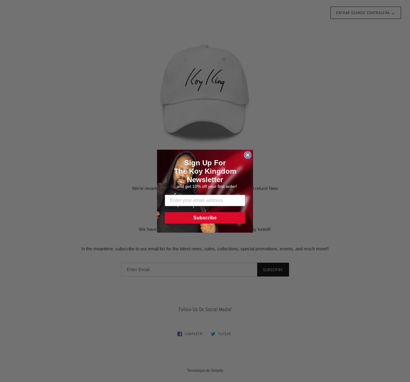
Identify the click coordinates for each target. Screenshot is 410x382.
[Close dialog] (248, 155)
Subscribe (205, 217)
